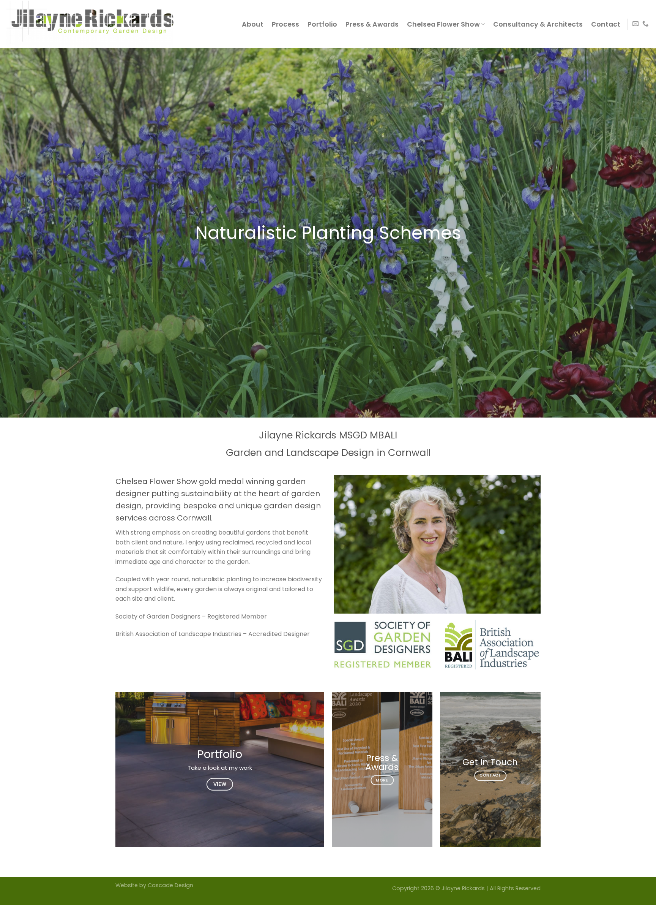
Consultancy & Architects (538, 24)
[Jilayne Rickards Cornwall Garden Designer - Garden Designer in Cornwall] (97, 24)
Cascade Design (170, 885)
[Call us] (645, 24)
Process (285, 24)
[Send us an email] (635, 24)
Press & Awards (372, 24)
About (252, 24)
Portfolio (322, 24)
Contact (605, 24)
